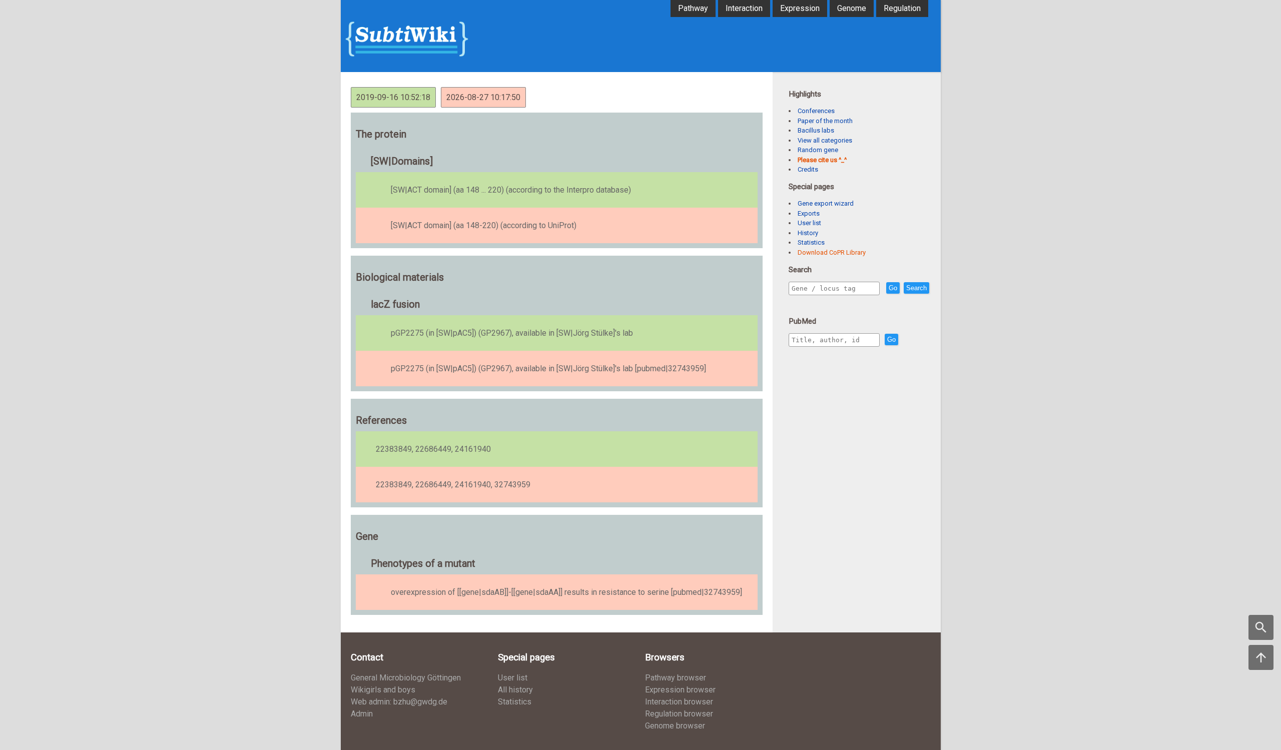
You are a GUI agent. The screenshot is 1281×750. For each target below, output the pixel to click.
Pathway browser (675, 677)
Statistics (811, 242)
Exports (809, 213)
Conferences (816, 111)
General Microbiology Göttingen (406, 677)
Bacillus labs (816, 130)
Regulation (902, 8)
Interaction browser (679, 701)
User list (809, 223)
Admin (362, 713)
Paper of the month (825, 121)
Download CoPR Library (832, 252)
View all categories (825, 140)
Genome (851, 8)
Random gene (818, 150)
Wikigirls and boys (383, 689)
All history (515, 689)
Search (916, 288)
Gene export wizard (826, 203)
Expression (800, 8)
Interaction (744, 8)
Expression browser (680, 689)
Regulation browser (679, 713)
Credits (808, 169)
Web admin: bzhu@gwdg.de (399, 701)
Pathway (693, 8)
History (808, 233)
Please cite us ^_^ (822, 160)
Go (893, 288)
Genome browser (675, 725)
